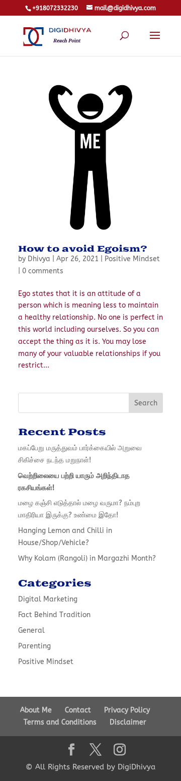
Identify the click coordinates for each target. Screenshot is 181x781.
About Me (36, 710)
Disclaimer (128, 722)
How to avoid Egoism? (82, 249)
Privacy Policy (127, 710)
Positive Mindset (132, 259)
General (31, 630)
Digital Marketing (47, 599)
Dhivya (39, 259)
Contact (78, 710)
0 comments (42, 271)
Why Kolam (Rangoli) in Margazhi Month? (87, 558)
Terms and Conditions (60, 722)
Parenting (34, 646)
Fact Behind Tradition (54, 615)
